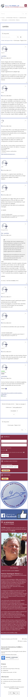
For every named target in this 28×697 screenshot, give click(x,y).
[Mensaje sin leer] (2, 58)
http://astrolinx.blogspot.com (8, 154)
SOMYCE (5, 666)
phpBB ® (12, 687)
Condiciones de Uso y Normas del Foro (12, 681)
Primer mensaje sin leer (7, 40)
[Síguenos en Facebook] (10, 693)
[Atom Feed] (14, 693)
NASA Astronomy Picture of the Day (11, 668)
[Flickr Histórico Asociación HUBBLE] (17, 693)
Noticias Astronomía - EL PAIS (9, 672)
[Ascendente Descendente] (14, 410)
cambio (5, 26)
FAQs (4, 683)
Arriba (25, 638)
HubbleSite (5, 670)
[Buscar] (23, 13)
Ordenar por (9, 407)
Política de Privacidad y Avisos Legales (12, 679)
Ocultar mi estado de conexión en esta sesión (12, 452)
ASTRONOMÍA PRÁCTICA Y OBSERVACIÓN (16, 17)
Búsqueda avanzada (20, 37)
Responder (6, 33)
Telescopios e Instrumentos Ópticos (11, 19)
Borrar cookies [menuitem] (23, 641)
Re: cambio (5, 233)
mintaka (4, 376)
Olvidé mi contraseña (6, 448)
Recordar (3, 450)
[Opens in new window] (4, 396)
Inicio (3, 17)
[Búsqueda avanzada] (26, 13)
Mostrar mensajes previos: (8, 404)
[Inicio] (14, 5)
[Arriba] (26, 82)
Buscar (17, 37)
